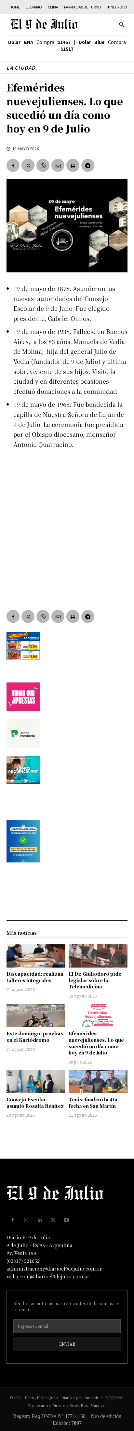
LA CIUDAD (21, 67)
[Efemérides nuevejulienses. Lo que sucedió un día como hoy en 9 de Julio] (98, 1015)
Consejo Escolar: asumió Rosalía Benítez (35, 1102)
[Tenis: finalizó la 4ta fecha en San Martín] (98, 1081)
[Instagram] (26, 1220)
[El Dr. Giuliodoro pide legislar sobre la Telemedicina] (98, 956)
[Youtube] (66, 1220)
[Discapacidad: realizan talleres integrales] (36, 956)
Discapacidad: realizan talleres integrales (35, 977)
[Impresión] (72, 165)
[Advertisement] (67, 525)
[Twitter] (27, 165)
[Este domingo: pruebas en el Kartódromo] (36, 1015)
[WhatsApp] (42, 165)
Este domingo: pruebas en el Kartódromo (35, 1036)
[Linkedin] (40, 1220)
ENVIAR (67, 1344)
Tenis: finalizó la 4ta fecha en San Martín (93, 1102)
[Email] (57, 165)
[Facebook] (13, 165)
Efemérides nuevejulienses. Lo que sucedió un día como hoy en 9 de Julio (96, 1043)
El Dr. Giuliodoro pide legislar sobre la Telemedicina (95, 980)
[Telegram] (87, 165)
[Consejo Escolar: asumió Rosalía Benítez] (36, 1081)
